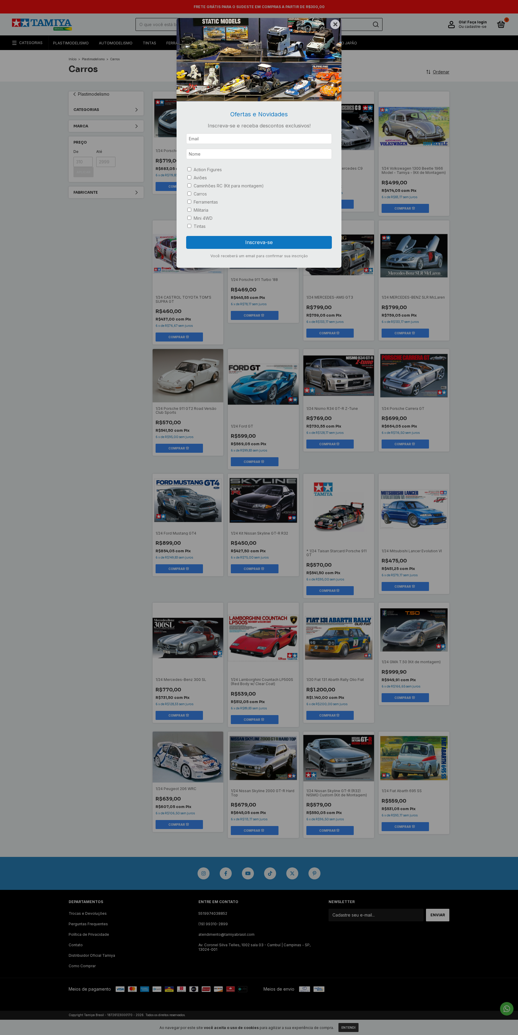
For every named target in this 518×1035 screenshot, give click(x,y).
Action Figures (208, 169)
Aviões (200, 177)
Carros (200, 193)
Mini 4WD (203, 218)
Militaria (201, 210)
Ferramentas (206, 201)
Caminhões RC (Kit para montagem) (229, 185)
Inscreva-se (259, 242)
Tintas (200, 226)
